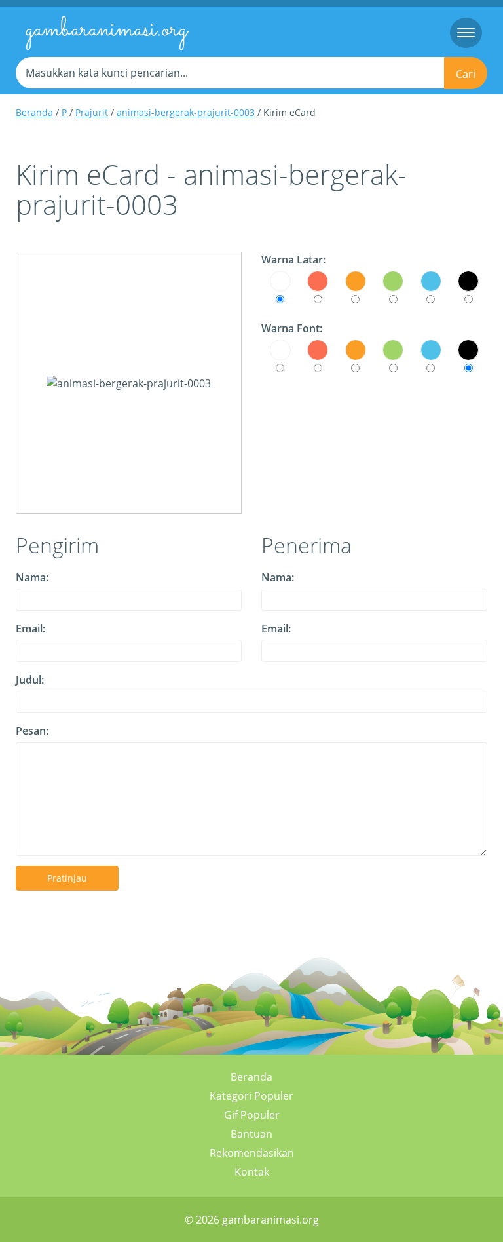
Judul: (30, 679)
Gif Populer (252, 1115)
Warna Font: (291, 328)
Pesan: (32, 731)
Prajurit (91, 112)
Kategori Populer (251, 1096)
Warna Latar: (293, 259)
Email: (30, 628)
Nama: (32, 577)
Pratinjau (67, 878)
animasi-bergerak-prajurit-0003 (186, 112)
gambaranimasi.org (106, 30)
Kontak (251, 1172)
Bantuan (251, 1134)
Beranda (34, 112)
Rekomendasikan (252, 1153)
